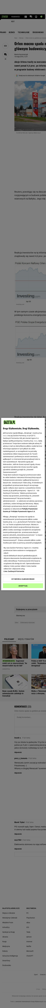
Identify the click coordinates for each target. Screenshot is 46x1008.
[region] (23, 504)
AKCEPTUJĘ (23, 586)
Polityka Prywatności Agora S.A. (23, 511)
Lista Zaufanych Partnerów (14, 571)
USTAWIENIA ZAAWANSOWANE (22, 579)
